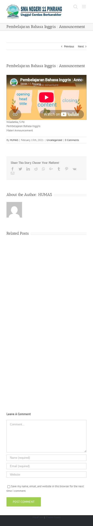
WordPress (37, 517)
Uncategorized (54, 140)
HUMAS (14, 140)
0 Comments (72, 140)
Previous (69, 46)
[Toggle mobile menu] (84, 6)
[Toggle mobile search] (75, 6)
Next (81, 46)
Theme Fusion (53, 517)
